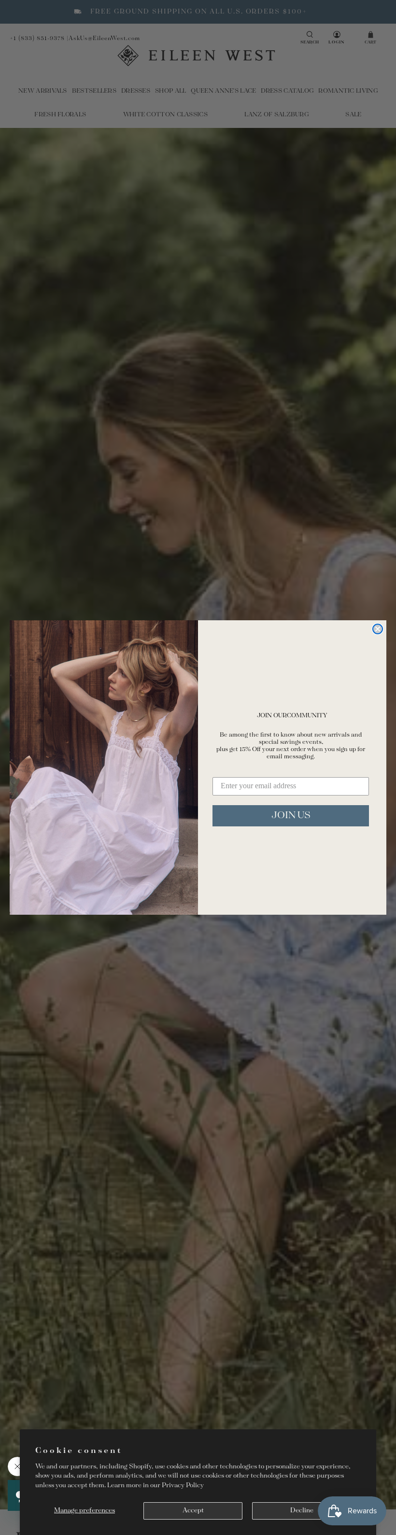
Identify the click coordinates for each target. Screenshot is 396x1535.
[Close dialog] (377, 629)
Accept (193, 1510)
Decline (301, 1510)
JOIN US (291, 815)
